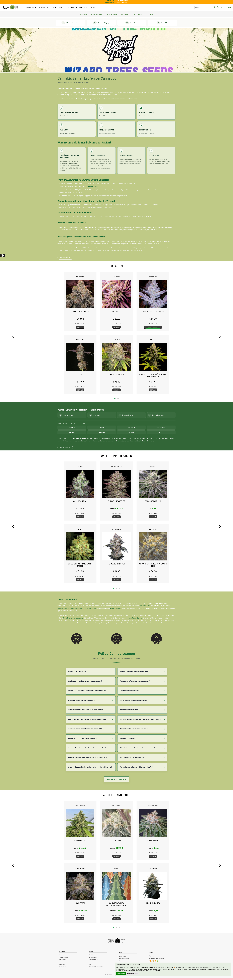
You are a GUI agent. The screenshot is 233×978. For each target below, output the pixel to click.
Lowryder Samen (96, 14)
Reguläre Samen (138, 14)
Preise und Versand (63, 957)
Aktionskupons (92, 957)
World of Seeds (115, 608)
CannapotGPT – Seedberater (96, 966)
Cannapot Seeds (92, 187)
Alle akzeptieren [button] (121, 973)
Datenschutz (92, 962)
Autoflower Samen (135, 618)
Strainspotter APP (93, 959)
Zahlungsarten (62, 959)
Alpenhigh (151, 955)
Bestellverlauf (122, 956)
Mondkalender (62, 966)
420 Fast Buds (144, 606)
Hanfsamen (83, 14)
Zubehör (151, 14)
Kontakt (121, 960)
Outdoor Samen (112, 14)
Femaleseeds (62, 608)
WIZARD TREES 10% (122, 1)
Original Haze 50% (110, 2)
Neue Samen (72, 7)
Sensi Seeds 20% (122, 2)
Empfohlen (83, 7)
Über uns (61, 954)
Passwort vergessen (124, 958)
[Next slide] (220, 337)
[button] (114, 398)
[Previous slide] (13, 337)
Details (80, 327)
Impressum (62, 964)
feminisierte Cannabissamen (73, 618)
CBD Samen (124, 14)
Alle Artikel (61, 962)
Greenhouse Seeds (75, 608)
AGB (90, 964)
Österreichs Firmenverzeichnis (156, 958)
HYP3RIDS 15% (111, 1)
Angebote (62, 7)
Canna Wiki (93, 7)
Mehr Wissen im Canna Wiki (116, 779)
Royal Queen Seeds (89, 608)
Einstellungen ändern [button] (132, 973)
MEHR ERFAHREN (65, 258)
